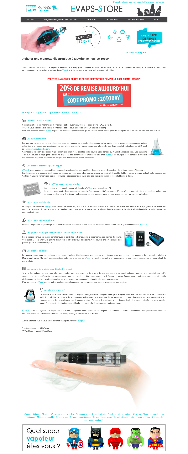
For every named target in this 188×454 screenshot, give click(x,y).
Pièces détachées (136, 19)
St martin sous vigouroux (81, 417)
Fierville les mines (115, 414)
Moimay (128, 414)
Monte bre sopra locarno (153, 414)
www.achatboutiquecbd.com (38, 149)
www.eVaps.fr (111, 273)
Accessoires (112, 19)
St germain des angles (102, 417)
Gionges (27, 414)
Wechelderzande (58, 414)
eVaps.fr (64, 70)
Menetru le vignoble (45, 417)
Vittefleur (70, 414)
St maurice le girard (84, 414)
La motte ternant (121, 417)
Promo (157, 19)
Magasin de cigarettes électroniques (61, 19)
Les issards (30, 417)
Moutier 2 (99, 420)
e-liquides (92, 19)
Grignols (36, 414)
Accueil (30, 19)
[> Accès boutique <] (94, 35)
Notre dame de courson (140, 417)
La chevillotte (100, 414)
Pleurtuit (45, 414)
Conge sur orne (62, 417)
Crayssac (137, 414)
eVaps (48, 131)
